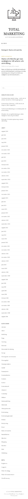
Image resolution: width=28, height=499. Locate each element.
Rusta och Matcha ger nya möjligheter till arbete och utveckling (12, 61)
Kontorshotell (5, 386)
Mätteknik (4, 405)
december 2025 (5, 150)
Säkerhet (3, 438)
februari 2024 (5, 187)
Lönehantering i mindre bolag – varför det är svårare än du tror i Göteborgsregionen (13, 99)
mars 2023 (4, 209)
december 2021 (5, 246)
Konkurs (3, 379)
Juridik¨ (3, 368)
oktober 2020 (5, 261)
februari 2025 (5, 164)
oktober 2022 (5, 220)
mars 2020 (4, 268)
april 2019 (3, 290)
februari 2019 (4, 298)
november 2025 (5, 153)
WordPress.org (5, 478)
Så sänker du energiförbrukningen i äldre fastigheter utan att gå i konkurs (12, 114)
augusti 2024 (4, 183)
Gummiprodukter (6, 364)
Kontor (3, 382)
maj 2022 (3, 235)
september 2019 (5, 276)
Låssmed (3, 390)
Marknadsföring (5, 401)
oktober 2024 (5, 175)
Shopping (4, 442)
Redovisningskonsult (7, 416)
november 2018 (5, 305)
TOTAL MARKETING (14, 31)
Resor (3, 427)
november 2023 (5, 194)
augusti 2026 (4, 131)
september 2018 (5, 313)
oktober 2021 (4, 253)
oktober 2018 (4, 309)
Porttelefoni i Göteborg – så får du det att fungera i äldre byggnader (12, 104)
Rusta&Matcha (5, 434)
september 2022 (5, 224)
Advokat (3, 327)
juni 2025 (3, 161)
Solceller (3, 445)
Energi (3, 353)
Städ (2, 449)
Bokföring (4, 334)
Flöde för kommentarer (7, 474)
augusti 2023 (4, 198)
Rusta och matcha (6, 56)
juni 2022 (3, 231)
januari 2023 (4, 213)
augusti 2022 (4, 227)
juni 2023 (3, 205)
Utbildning (4, 453)
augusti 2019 (4, 279)
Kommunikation (5, 375)
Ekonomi (3, 345)
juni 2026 (3, 138)
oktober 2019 (4, 272)
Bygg (2, 338)
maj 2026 (3, 142)
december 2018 (5, 301)
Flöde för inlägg (5, 471)
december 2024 (5, 168)
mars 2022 (4, 238)
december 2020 (5, 257)
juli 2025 (3, 157)
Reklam (3, 419)
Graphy (21, 494)
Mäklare (3, 397)
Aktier (3, 330)
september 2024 (5, 179)
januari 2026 (4, 146)
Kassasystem (4, 371)
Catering (3, 342)
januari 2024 (4, 190)
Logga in (3, 467)
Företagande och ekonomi (8, 356)
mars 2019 (4, 294)
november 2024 (5, 172)
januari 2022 (4, 242)
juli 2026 (3, 135)
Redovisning (4, 412)
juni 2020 (3, 264)
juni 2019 (3, 283)
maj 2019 (3, 287)
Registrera (4, 463)
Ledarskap (4, 393)
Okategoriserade (6, 408)
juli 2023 (3, 201)
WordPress (12, 494)
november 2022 (5, 216)
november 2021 (5, 250)
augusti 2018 (4, 316)
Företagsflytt (4, 360)
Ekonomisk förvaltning (7, 349)
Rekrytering (4, 423)
